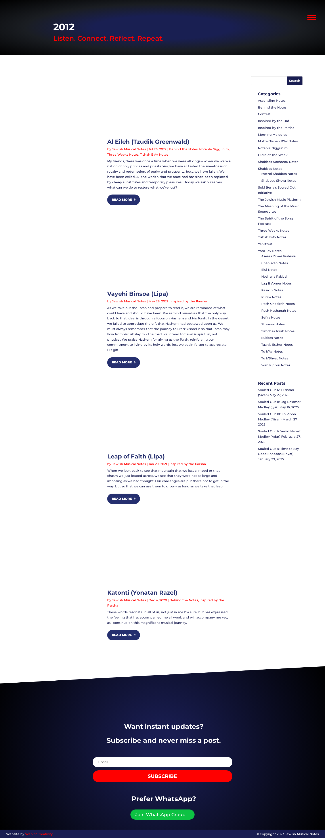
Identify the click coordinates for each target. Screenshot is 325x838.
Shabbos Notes (270, 169)
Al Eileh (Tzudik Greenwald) (148, 141)
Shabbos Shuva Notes (278, 181)
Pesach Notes (272, 290)
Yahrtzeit (265, 244)
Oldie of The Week (273, 155)
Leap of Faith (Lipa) (136, 456)
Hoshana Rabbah (275, 277)
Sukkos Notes (272, 338)
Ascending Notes (271, 101)
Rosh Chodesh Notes (278, 304)
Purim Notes (271, 297)
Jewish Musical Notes (129, 149)
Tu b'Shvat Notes (274, 358)
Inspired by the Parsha (188, 301)
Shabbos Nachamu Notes (278, 162)
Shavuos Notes (273, 324)
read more (122, 200)
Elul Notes (269, 270)
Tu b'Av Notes (272, 351)
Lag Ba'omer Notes (276, 283)
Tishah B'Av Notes (154, 155)
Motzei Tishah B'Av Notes (278, 141)
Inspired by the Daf (273, 121)
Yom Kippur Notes (275, 365)
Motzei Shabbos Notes (279, 174)
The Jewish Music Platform (279, 200)
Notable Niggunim (214, 149)
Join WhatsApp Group (160, 814)
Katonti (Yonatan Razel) (142, 592)
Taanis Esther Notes (277, 345)
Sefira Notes (270, 317)
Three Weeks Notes (122, 155)
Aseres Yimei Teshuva (278, 256)
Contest (264, 114)
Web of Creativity (39, 834)
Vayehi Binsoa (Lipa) (137, 293)
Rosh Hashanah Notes (278, 311)
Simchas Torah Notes (277, 331)
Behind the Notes (183, 149)
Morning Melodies (272, 135)
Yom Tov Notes (269, 251)
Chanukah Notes (274, 263)
